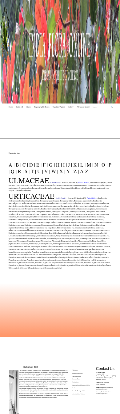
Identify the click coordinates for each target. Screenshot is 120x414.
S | (26, 171)
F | (45, 164)
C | (24, 164)
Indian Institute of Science (78, 394)
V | (46, 171)
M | (89, 164)
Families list (14, 153)
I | (64, 164)
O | (103, 164)
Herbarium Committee (77, 373)
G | (51, 164)
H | (58, 164)
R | (20, 171)
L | (82, 164)
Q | (13, 171)
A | (11, 164)
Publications (75, 370)
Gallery (71, 107)
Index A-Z (19, 107)
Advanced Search (83, 107)
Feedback (74, 388)
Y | (68, 171)
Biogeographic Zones (42, 107)
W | (54, 171)
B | (17, 164)
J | (69, 164)
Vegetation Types (59, 107)
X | (61, 171)
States (28, 107)
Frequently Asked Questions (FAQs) (81, 385)
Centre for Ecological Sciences (80, 391)
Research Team (76, 379)
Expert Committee (76, 376)
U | (39, 171)
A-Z (83, 171)
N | (96, 164)
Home (11, 107)
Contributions (75, 382)
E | (38, 164)
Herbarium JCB (30, 367)
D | (31, 164)
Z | (75, 171)
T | (33, 171)
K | (75, 164)
